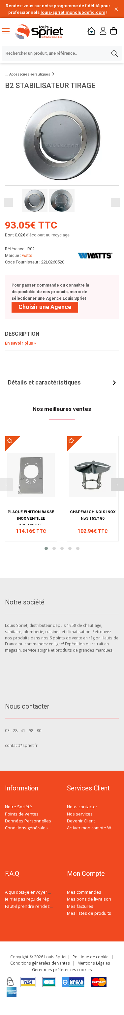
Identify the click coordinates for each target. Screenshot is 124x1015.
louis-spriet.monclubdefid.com (73, 12)
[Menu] (8, 32)
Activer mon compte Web (91, 828)
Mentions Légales (94, 963)
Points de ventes (22, 814)
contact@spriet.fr (21, 745)
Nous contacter (82, 807)
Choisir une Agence (44, 306)
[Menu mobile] (8, 31)
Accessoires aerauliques (29, 74)
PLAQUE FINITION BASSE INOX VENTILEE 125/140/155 (31, 518)
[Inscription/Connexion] (103, 32)
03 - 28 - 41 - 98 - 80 (23, 730)
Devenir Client (81, 821)
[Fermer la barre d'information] (116, 9)
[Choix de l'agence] (91, 32)
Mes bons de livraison (89, 899)
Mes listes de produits (89, 913)
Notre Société (18, 807)
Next (115, 202)
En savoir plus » (20, 343)
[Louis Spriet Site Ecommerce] (44, 31)
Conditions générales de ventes (37, 828)
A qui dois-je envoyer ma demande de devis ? (50, 892)
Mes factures (80, 906)
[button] (46, 548)
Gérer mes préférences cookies (62, 969)
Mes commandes (84, 892)
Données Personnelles (28, 821)
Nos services (80, 814)
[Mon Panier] (113, 32)
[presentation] (117, 484)
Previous (8, 202)
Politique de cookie (90, 956)
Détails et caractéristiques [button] (44, 382)
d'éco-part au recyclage (48, 234)
